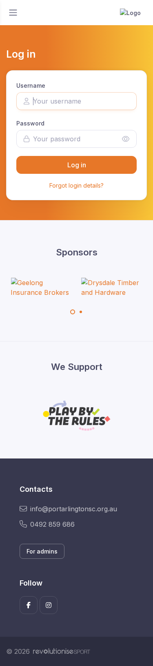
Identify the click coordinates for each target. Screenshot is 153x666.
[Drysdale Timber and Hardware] (111, 287)
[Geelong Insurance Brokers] (41, 287)
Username (30, 85)
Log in (76, 165)
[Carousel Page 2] (80, 311)
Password (30, 123)
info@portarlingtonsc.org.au (73, 509)
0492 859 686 (52, 524)
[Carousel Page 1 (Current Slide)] (72, 311)
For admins (42, 551)
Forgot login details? (76, 185)
